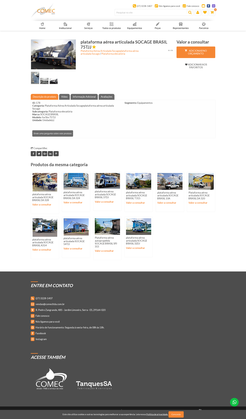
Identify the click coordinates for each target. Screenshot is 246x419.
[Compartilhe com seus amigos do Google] (45, 153)
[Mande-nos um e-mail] (203, 6)
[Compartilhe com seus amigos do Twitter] (39, 153)
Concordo (176, 414)
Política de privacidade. (157, 414)
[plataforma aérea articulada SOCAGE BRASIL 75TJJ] (35, 78)
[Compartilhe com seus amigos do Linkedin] (51, 153)
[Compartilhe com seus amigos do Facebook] (33, 153)
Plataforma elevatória (113, 53)
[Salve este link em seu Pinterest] (56, 153)
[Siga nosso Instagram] (213, 6)
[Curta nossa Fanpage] (208, 6)
